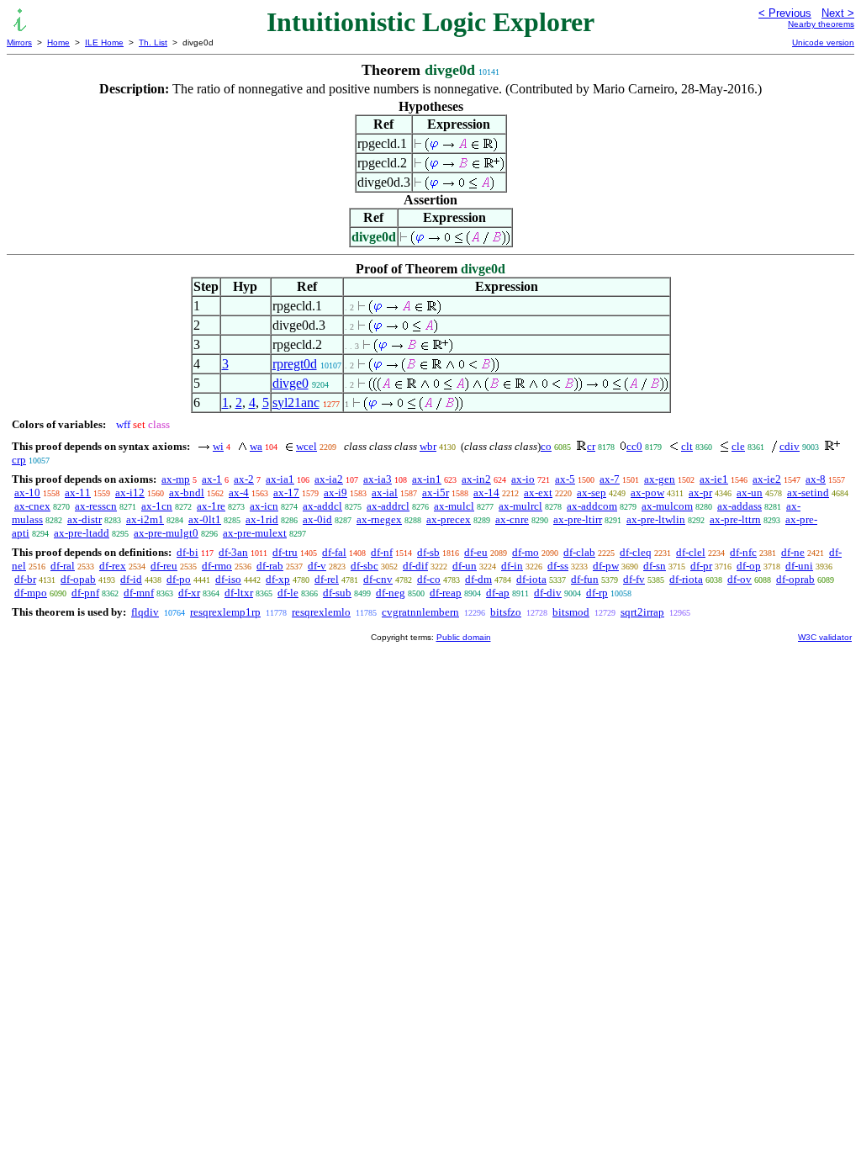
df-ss (557, 565)
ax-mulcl (454, 506)
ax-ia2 (328, 479)
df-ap (498, 592)
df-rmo (217, 565)
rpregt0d (294, 364)
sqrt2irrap (642, 612)
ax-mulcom (667, 506)
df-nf (382, 552)
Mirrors (19, 42)
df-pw (606, 565)
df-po (178, 579)
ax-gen (659, 479)
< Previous (784, 13)
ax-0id (317, 519)
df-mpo (30, 592)
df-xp (278, 579)
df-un (464, 565)
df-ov (739, 579)
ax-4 (239, 492)
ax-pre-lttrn (735, 519)
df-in (512, 565)
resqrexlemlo (321, 612)
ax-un (750, 492)
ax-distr (84, 519)
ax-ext (538, 492)
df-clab (579, 552)
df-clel (690, 552)
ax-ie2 (767, 479)
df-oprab (795, 579)
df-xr (189, 592)
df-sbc (364, 565)
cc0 (634, 446)
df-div (548, 592)
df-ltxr (238, 592)
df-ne (793, 552)
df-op (749, 565)
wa (256, 446)
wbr (428, 446)
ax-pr (700, 492)
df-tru (285, 552)
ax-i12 (130, 492)
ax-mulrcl (520, 506)
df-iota (531, 579)
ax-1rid (262, 519)
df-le (287, 592)
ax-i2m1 (145, 519)
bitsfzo (505, 612)
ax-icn (264, 506)
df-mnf (139, 592)
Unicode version (823, 42)
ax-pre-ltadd (81, 533)
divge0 (290, 383)
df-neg (390, 592)
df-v (317, 565)
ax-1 (212, 479)
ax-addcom (592, 506)
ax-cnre (512, 519)
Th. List (153, 42)
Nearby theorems (821, 24)
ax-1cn (156, 506)
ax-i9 (335, 492)
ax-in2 (476, 479)
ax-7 (610, 479)
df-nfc (743, 552)
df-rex (112, 565)
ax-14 (486, 492)
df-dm (478, 579)
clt (687, 446)
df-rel (326, 579)
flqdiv (145, 612)
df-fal (334, 552)
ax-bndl (186, 492)
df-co (429, 579)
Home (58, 42)
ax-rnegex (379, 519)
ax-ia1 (280, 479)
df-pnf (85, 592)
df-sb (428, 552)
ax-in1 (426, 479)
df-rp (597, 592)
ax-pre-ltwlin (655, 519)
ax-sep (591, 492)
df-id (131, 579)
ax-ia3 (377, 479)
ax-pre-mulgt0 (166, 533)
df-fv (634, 579)
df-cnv (378, 579)
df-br (25, 579)
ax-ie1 (714, 479)
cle (738, 446)
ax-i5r (435, 492)
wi (218, 446)
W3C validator (825, 637)
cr (591, 446)
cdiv (789, 446)
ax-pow (647, 492)
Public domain (463, 637)
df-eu (476, 552)
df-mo (525, 552)
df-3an (233, 552)
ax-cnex (32, 506)
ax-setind (808, 492)
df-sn (654, 565)
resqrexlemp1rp (225, 612)
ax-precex (448, 519)
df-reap (446, 592)
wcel (306, 446)
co (546, 446)
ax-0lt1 (204, 519)
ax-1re (211, 506)
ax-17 (286, 492)
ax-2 (244, 479)
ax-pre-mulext (255, 533)
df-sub (337, 592)
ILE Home (104, 42)
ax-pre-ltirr (577, 519)
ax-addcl (322, 506)
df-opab (78, 579)
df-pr (701, 565)
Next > (837, 13)
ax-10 (27, 492)
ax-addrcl (388, 506)
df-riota (686, 579)
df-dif (415, 565)
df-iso (228, 579)
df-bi (187, 552)
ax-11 (78, 492)
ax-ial (385, 492)
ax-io (523, 479)
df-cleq (636, 552)
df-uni (799, 565)
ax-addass (739, 506)
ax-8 (816, 479)
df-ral (62, 565)
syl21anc (296, 402)
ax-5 (565, 479)
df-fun (585, 579)
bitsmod (570, 612)
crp (19, 459)
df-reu (164, 565)
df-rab (269, 565)
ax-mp (175, 479)
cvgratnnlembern (420, 612)
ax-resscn (96, 506)
